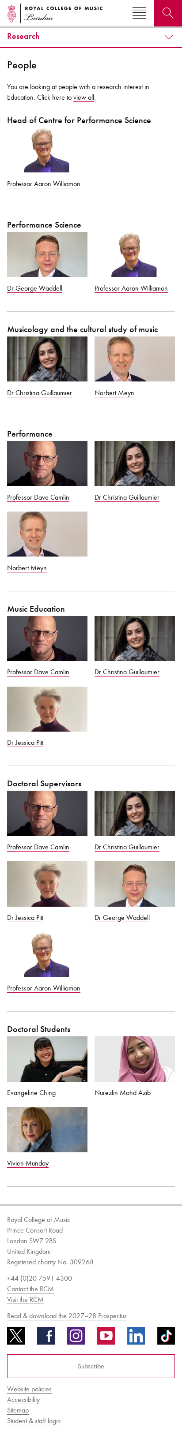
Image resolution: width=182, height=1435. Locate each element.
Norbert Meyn (114, 393)
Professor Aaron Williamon (43, 183)
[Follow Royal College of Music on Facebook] (46, 1339)
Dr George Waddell (34, 288)
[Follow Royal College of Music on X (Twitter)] (16, 1339)
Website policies (29, 1389)
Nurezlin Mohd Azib (123, 1092)
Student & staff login (34, 1420)
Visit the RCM (25, 1299)
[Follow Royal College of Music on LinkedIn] (136, 1339)
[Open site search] (168, 13)
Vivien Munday (28, 1163)
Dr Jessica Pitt (25, 742)
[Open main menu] (139, 13)
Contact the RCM (30, 1289)
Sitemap (18, 1410)
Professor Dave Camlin (38, 497)
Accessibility (23, 1399)
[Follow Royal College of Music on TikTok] (166, 1339)
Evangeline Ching (31, 1092)
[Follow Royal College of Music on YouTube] (106, 1339)
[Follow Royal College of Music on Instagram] (76, 1339)
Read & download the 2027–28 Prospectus (67, 1316)
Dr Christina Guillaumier (39, 393)
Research (23, 36)
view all (83, 97)
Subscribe (91, 1366)
